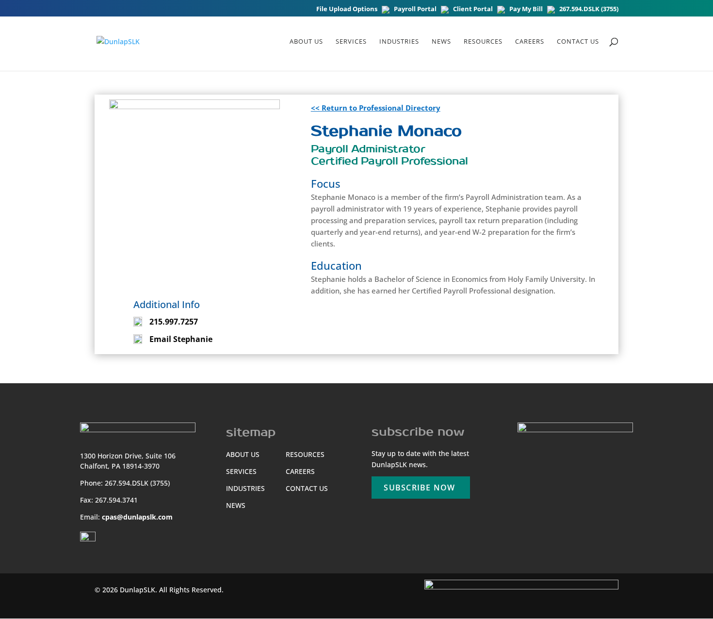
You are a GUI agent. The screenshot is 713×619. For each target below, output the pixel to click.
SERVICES (241, 471)
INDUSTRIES (245, 488)
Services (351, 42)
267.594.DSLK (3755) (588, 9)
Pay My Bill (526, 9)
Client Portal (473, 9)
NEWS (441, 42)
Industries (399, 42)
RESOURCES (483, 42)
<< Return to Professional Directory (375, 108)
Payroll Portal (415, 9)
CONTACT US (307, 488)
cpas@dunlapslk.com (137, 516)
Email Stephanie (180, 339)
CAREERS (529, 42)
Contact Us (578, 42)
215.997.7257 (173, 321)
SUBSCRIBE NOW (419, 487)
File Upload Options (346, 9)
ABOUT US (306, 42)
